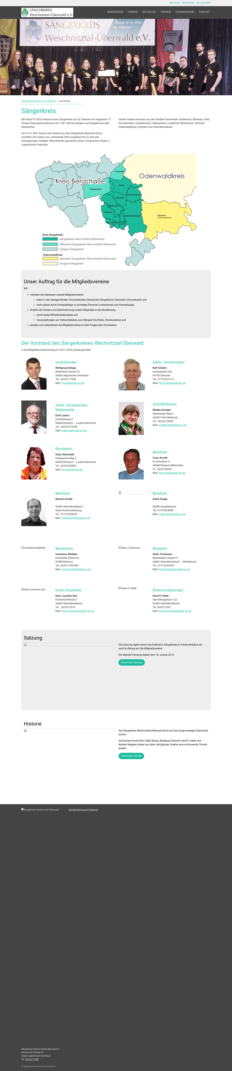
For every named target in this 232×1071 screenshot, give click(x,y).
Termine (165, 11)
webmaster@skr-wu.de (74, 430)
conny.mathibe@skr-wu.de (76, 569)
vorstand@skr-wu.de (73, 383)
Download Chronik (131, 755)
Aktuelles (149, 11)
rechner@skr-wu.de (72, 469)
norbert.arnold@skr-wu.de (76, 517)
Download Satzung (131, 662)
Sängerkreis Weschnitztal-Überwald (38, 101)
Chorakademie (185, 11)
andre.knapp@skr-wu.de (172, 514)
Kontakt (204, 11)
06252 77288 (32, 1059)
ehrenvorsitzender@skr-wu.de (175, 611)
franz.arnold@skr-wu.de (172, 472)
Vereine (133, 11)
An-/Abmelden (204, 2)
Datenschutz (188, 2)
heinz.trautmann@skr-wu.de (174, 569)
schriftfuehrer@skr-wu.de (173, 425)
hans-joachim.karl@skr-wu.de (78, 611)
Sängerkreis (115, 11)
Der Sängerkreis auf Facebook (83, 809)
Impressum (174, 2)
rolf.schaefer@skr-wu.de (172, 383)
